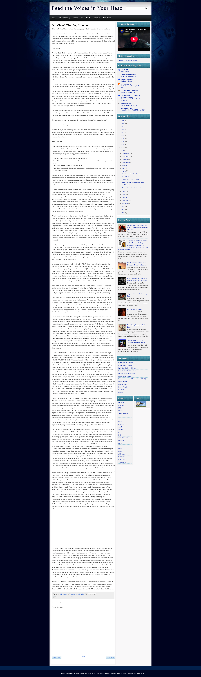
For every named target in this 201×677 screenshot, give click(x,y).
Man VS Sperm (127, 177)
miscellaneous (123, 438)
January (125, 203)
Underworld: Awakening (128, 92)
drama (120, 430)
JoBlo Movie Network (125, 376)
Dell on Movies (126, 84)
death (120, 427)
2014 (122, 141)
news (120, 451)
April (124, 194)
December (126, 153)
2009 (122, 210)
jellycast (121, 389)
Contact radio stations (115, 673)
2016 (122, 136)
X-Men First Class (69, 597)
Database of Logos (138, 673)
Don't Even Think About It (130, 180)
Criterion (121, 405)
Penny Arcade (123, 387)
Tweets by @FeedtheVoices (127, 60)
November (126, 156)
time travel (121, 459)
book (120, 421)
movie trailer (122, 446)
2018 (122, 130)
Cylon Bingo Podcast (125, 365)
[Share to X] (93, 594)
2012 (122, 147)
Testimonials (78, 18)
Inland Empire (125, 71)
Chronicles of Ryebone (125, 362)
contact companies (127, 673)
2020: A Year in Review (134, 309)
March (124, 197)
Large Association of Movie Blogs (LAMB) (132, 379)
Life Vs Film (125, 70)
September (126, 162)
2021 (122, 121)
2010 (122, 207)
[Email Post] (86, 594)
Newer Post (56, 657)
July (124, 168)
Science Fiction (123, 413)
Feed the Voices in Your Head (87, 8)
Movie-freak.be (126, 103)
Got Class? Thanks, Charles (131, 174)
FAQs (88, 18)
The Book (107, 18)
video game (122, 462)
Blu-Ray (121, 402)
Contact (97, 18)
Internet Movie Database (126, 373)
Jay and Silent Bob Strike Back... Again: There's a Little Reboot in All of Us (138, 227)
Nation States (122, 384)
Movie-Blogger (123, 381)
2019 (122, 127)
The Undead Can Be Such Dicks (132, 188)
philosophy (122, 454)
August (125, 165)
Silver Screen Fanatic (128, 74)
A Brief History (64, 18)
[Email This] (89, 594)
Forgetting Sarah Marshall (128, 76)
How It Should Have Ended (127, 371)
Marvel (120, 411)
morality (121, 440)
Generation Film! (127, 108)
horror (120, 432)
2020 (122, 124)
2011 (122, 150)
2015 (122, 138)
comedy (121, 424)
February (125, 200)
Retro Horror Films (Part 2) (129, 105)
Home (53, 18)
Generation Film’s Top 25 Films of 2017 (132, 110)
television (121, 457)
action (120, 419)
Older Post (110, 657)
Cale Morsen (64, 594)
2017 (122, 133)
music (120, 448)
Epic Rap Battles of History (127, 368)
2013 (122, 144)
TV (119, 416)
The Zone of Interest (127, 81)
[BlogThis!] (91, 594)
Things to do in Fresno (101, 673)
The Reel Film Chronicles (130, 90)
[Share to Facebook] (95, 594)
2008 (122, 213)
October (125, 159)
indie (120, 435)
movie (62, 597)
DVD (119, 408)
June (124, 171)
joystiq (120, 392)
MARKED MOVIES (127, 79)
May (124, 191)
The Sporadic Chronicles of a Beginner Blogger (131, 96)
